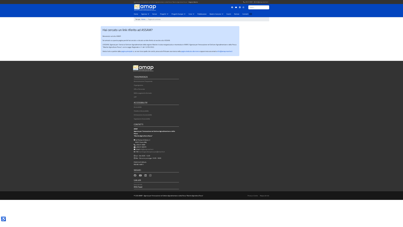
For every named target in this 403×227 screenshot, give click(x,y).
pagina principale (127, 51)
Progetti (163, 14)
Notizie (236, 14)
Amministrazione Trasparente (143, 81)
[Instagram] (243, 7)
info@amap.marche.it (262, 2)
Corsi (190, 14)
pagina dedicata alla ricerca (190, 51)
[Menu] (250, 14)
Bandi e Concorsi (215, 14)
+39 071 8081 (249, 2)
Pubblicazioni (201, 14)
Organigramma (138, 85)
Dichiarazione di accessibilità (143, 115)
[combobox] (258, 7)
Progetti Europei (177, 14)
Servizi (154, 14)
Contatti (245, 14)
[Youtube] (236, 7)
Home (136, 14)
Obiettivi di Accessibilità (141, 111)
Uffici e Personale (139, 89)
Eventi (228, 14)
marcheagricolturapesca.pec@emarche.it (152, 152)
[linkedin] (145, 175)
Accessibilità (137, 107)
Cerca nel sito (138, 184)
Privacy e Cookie (253, 196)
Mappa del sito (264, 196)
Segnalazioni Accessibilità (142, 119)
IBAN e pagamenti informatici (143, 93)
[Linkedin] (240, 7)
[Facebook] (232, 7)
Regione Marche (193, 2)
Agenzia (144, 14)
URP (135, 97)
